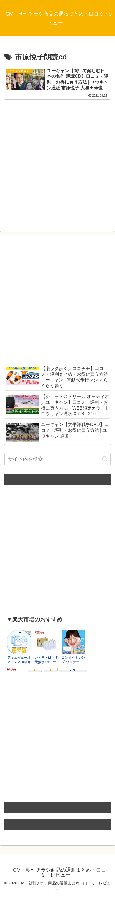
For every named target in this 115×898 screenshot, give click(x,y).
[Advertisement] (57, 159)
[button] (105, 459)
